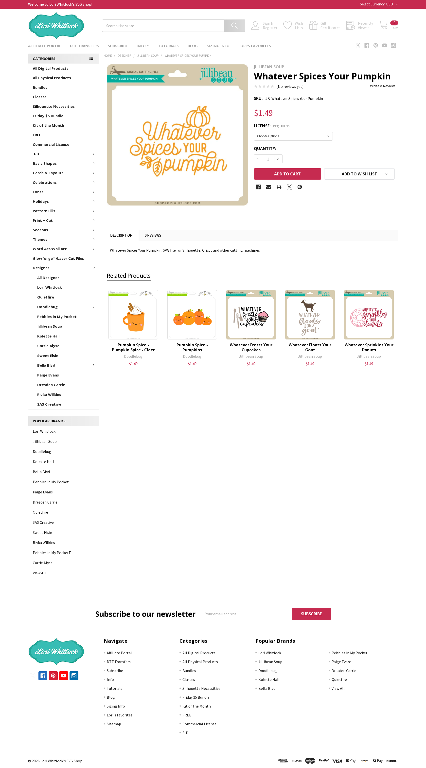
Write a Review (382, 85)
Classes (40, 96)
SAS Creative (49, 404)
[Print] (279, 187)
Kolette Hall (48, 336)
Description (121, 235)
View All (39, 572)
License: (272, 126)
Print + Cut (43, 220)
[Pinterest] (375, 45)
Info (141, 45)
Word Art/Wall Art (50, 248)
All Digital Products (51, 68)
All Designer (48, 277)
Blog (193, 45)
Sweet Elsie (47, 355)
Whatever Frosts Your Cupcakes (251, 347)
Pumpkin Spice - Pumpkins (192, 347)
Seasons (40, 229)
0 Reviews (153, 235)
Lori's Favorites (254, 45)
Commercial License (51, 144)
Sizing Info (218, 45)
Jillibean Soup (49, 326)
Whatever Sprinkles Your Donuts (369, 347)
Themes (40, 239)
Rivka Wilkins (49, 394)
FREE (37, 134)
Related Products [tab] (129, 276)
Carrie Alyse (48, 345)
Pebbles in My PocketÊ (52, 552)
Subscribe (118, 45)
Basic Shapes (45, 163)
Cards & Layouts (48, 172)
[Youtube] (384, 45)
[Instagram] (393, 45)
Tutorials (168, 45)
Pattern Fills (44, 210)
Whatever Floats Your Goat (310, 347)
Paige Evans (48, 375)
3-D (36, 153)
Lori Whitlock (49, 287)
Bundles (40, 87)
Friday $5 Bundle (48, 115)
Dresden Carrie (51, 384)
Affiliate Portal (44, 45)
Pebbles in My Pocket (57, 316)
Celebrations (45, 182)
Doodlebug (47, 306)
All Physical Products (52, 77)
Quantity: (265, 148)
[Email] (268, 187)
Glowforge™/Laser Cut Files (58, 258)
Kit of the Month (48, 125)
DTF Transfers (84, 45)
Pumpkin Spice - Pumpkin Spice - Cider (133, 347)
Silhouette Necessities (54, 106)
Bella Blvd (46, 365)
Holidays (41, 201)
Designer (41, 267)
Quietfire (45, 297)
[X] (358, 45)
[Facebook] (366, 45)
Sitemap (114, 723)
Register (270, 27)
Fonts (38, 191)
